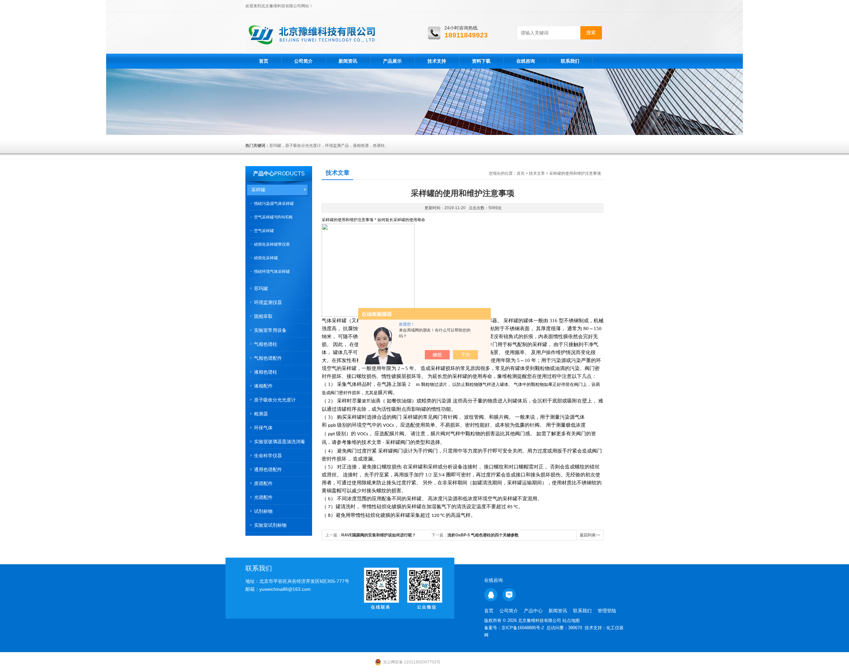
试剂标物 (263, 511)
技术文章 (537, 173)
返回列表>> (590, 535)
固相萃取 (263, 316)
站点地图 (571, 620)
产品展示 (392, 61)
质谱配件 (263, 483)
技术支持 (436, 61)
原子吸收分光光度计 (275, 399)
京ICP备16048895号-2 (522, 627)
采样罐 (258, 189)
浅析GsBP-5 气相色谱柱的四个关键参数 (483, 535)
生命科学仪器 (268, 455)
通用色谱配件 (268, 469)
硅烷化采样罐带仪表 (272, 244)
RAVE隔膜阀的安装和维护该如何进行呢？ (378, 535)
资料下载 (481, 61)
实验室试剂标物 (270, 525)
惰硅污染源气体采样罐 (274, 203)
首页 (263, 61)
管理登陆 (607, 610)
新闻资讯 (348, 61)
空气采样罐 (264, 230)
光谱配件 (263, 497)
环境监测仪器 (268, 302)
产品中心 (263, 173)
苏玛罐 (261, 288)
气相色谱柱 (265, 344)
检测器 (261, 413)
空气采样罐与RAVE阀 (273, 217)
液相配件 (263, 386)
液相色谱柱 (265, 372)
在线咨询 (525, 61)
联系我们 (570, 61)
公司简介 (303, 61)
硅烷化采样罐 (266, 258)
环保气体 (263, 427)
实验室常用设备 (270, 330)
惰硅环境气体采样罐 (272, 271)
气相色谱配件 (268, 358)
